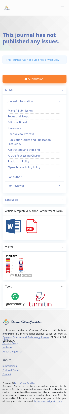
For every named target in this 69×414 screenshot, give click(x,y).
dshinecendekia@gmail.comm (48, 401)
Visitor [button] (9, 247)
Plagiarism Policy (18, 161)
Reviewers (14, 128)
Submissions (10, 365)
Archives (7, 347)
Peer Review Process (21, 134)
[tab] (34, 200)
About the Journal (12, 351)
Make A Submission (20, 110)
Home (6, 339)
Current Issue (10, 343)
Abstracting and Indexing (24, 150)
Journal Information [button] (20, 101)
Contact (7, 374)
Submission (36, 79)
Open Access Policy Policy (24, 167)
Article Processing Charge (24, 155)
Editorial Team (11, 370)
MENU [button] (9, 90)
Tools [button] (8, 286)
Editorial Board (17, 122)
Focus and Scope (18, 116)
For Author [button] (15, 177)
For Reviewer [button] (16, 186)
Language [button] (11, 200)
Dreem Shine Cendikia (24, 383)
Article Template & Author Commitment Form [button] (34, 211)
